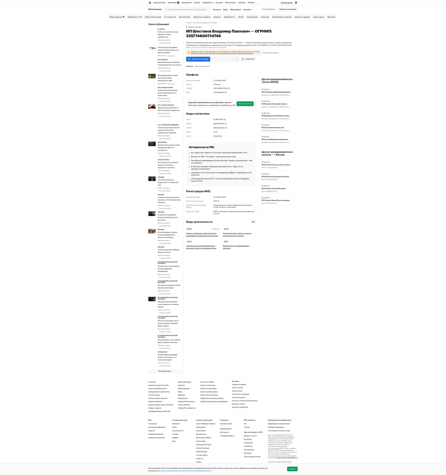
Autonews (219, 2)
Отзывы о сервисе (154, 408)
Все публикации (164, 371)
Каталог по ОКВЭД (206, 382)
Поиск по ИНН (237, 391)
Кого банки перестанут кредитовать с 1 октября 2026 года (168, 182)
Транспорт (265, 16)
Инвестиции (172, 2)
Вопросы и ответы (238, 404)
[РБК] (150, 2)
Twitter (174, 427)
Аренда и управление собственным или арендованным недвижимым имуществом (202, 234)
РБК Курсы (247, 453)
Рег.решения (248, 442)
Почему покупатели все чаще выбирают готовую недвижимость (168, 34)
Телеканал (241, 2)
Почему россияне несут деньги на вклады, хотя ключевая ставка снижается (169, 199)
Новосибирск (201, 430)
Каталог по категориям (208, 388)
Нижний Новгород (202, 448)
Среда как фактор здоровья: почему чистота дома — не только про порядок (168, 357)
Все (253, 222)
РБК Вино (251, 2)
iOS (245, 423)
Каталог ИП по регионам (209, 395)
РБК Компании (230, 2)
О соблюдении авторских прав (279, 430)
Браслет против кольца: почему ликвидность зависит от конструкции (169, 147)
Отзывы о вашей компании (157, 398)
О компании (152, 423)
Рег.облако (248, 439)
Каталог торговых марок (209, 391)
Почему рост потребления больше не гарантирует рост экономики (168, 217)
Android (246, 427)
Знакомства (248, 446)
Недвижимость (207, 2)
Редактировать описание (271, 52)
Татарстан (199, 458)
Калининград (200, 441)
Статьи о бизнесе (184, 404)
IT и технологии (170, 16)
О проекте (247, 9)
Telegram (175, 437)
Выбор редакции (115, 16)
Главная (189, 22)
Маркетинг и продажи (201, 16)
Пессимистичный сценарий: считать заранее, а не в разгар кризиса (168, 304)
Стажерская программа (156, 437)
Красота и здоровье (302, 16)
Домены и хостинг (250, 435)
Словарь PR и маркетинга (187, 408)
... (258, 2)
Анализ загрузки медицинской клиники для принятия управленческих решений (168, 130)
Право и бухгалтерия (153, 16)
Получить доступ (245, 104)
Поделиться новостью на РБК (158, 385)
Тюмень (198, 462)
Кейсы (225, 9)
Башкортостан (201, 434)
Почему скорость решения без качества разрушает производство (168, 268)
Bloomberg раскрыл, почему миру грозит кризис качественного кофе (168, 77)
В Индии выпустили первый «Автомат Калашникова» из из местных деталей (168, 49)
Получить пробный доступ (157, 388)
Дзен (173, 441)
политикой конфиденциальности (199, 470)
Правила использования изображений (213, 401)
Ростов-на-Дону (201, 455)
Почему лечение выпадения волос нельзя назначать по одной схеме (167, 92)
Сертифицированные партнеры (159, 411)
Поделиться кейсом (155, 401)
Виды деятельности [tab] (202, 66)
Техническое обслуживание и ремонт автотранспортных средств (237, 234)
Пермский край (201, 451)
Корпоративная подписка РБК (159, 391)
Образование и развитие (281, 16)
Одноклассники (178, 430)
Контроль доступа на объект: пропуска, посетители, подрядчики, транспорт (168, 164)
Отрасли (197, 2)
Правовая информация (276, 427)
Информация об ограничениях (279, 423)
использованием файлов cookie (173, 470)
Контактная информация (157, 427)
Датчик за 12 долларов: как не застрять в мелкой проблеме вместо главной (168, 323)
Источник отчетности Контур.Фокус (245, 400)
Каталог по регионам (207, 385)
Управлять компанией (287, 9)
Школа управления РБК (252, 456)
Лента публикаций (158, 24)
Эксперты (217, 9)
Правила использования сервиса (211, 398)
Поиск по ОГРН (237, 387)
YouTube (175, 434)
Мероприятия (187, 2)
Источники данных (239, 397)
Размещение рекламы (155, 434)
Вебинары (181, 395)
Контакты (235, 381)
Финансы (217, 16)
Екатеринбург (201, 427)
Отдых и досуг (318, 16)
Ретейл (241, 16)
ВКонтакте (175, 423)
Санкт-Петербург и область (205, 423)
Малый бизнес (184, 16)
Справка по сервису (239, 384)
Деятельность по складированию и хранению (236, 246)
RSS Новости (224, 432)
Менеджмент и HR (135, 16)
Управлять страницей (200, 59)
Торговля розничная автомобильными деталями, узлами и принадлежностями (201, 246)
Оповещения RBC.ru (227, 435)
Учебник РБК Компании (186, 401)
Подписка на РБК (159, 2)
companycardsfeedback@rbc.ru (286, 457)
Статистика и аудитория (240, 394)
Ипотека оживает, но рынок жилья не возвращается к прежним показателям (167, 234)
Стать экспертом (268, 9)
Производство (252, 16)
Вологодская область (203, 437)
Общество (331, 16)
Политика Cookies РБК (240, 407)
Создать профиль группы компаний (160, 404)
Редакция (151, 430)
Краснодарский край (203, 444)
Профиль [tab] (189, 66)
